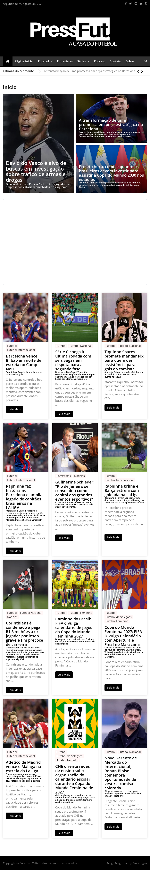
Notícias (79, 476)
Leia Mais (14, 409)
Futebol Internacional (21, 350)
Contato (115, 61)
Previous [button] (138, 71)
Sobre (130, 61)
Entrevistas (65, 61)
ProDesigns (139, 863)
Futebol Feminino (81, 613)
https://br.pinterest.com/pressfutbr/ (146, 3)
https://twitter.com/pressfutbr (130, 3)
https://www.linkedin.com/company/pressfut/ (141, 3)
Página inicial (24, 61)
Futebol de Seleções (119, 617)
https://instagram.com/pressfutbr (136, 3)
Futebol (43, 61)
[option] (95, 71)
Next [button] (142, 71)
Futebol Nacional (81, 346)
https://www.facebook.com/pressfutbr (126, 3)
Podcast (99, 61)
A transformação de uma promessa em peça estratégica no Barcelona (89, 71)
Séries (81, 61)
